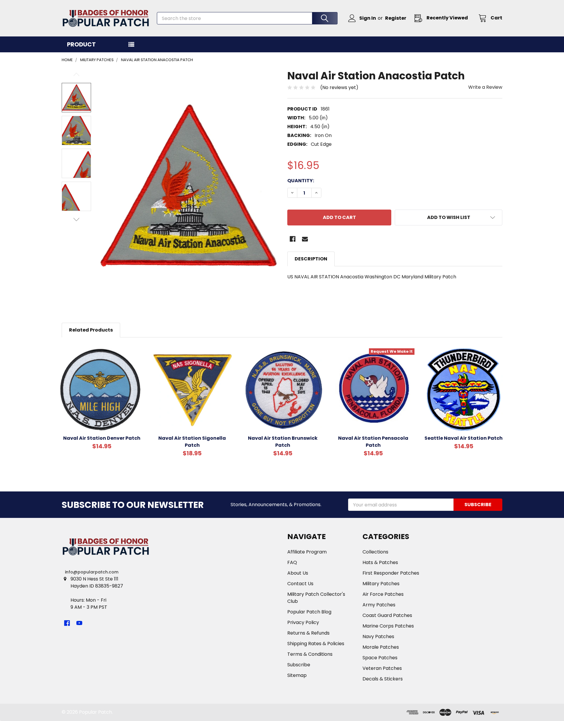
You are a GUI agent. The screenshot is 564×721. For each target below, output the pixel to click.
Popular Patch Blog (309, 611)
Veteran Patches (382, 668)
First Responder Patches (390, 573)
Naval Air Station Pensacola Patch (373, 442)
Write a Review (485, 87)
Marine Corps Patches (388, 626)
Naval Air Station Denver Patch (101, 438)
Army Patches (378, 604)
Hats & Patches (380, 562)
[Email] (305, 239)
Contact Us (300, 583)
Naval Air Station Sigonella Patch (192, 442)
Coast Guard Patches (387, 615)
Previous (76, 74)
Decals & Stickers (382, 678)
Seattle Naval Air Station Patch (463, 438)
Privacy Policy (303, 622)
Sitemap (297, 675)
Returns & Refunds (308, 633)
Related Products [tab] (91, 330)
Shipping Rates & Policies (315, 643)
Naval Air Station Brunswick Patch (283, 442)
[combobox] (247, 18)
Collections (375, 551)
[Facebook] (292, 239)
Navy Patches (378, 636)
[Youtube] (79, 623)
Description (311, 258)
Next (76, 219)
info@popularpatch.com (91, 572)
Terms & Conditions (310, 654)
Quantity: (300, 180)
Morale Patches (380, 647)
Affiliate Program (307, 551)
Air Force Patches (383, 594)
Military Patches (381, 583)
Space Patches (379, 657)
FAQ (292, 562)
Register (395, 18)
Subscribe (298, 664)
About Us (297, 573)
